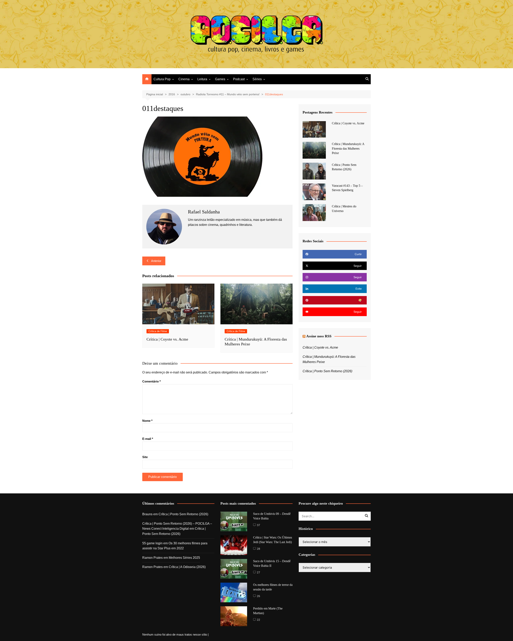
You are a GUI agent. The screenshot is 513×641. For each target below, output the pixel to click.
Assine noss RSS (318, 336)
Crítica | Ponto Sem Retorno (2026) (327, 371)
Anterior (156, 261)
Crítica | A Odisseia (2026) (187, 567)
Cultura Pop (162, 79)
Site (145, 457)
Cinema (184, 79)
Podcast (239, 79)
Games (220, 79)
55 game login (152, 543)
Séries (257, 79)
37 (258, 525)
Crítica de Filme (157, 331)
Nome (147, 420)
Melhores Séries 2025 (184, 557)
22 (258, 619)
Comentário (151, 381)
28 (258, 548)
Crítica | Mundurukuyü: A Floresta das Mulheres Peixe (348, 148)
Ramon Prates (152, 557)
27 (258, 572)
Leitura (202, 79)
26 (258, 596)
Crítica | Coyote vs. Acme (167, 339)
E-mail (147, 438)
